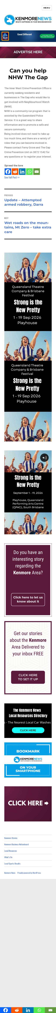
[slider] (31, 531)
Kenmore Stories (10, 837)
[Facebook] (8, 171)
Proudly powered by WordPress (29, 872)
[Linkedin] (22, 171)
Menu (46, 8)
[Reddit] (15, 171)
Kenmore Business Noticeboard (16, 844)
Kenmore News (9, 872)
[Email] (36, 171)
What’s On (8, 857)
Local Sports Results (12, 863)
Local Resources (10, 850)
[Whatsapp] (29, 171)
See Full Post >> (12, 177)
